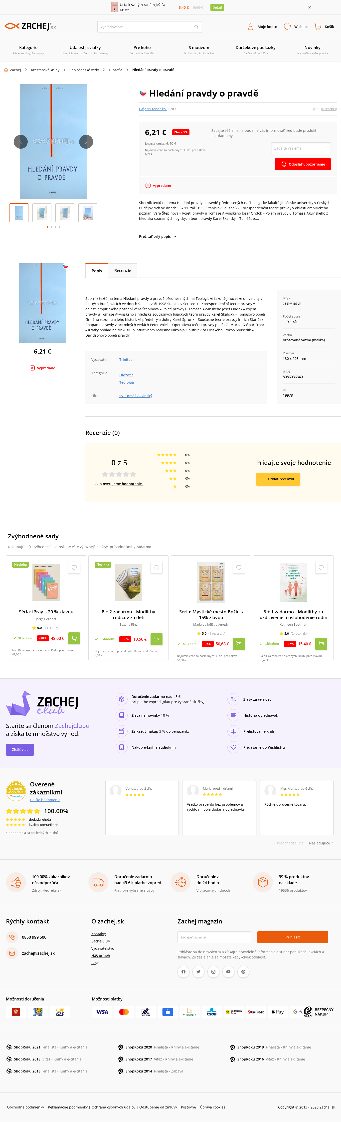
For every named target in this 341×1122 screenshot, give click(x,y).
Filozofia (115, 70)
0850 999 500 (34, 937)
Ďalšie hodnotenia (45, 799)
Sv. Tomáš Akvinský (135, 395)
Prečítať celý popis (155, 236)
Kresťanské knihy (45, 70)
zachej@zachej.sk (38, 953)
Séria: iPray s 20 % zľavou (46, 612)
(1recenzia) (52, 627)
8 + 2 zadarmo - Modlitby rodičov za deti (128, 614)
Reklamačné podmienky (68, 1107)
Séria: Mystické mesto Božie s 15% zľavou (211, 614)
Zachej (15, 70)
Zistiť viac (20, 749)
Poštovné (188, 1107)
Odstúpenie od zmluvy (158, 1107)
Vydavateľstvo (102, 948)
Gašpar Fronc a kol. (153, 109)
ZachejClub (100, 941)
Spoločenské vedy (84, 70)
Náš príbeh (100, 955)
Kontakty (98, 933)
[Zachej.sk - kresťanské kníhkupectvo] (30, 27)
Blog (95, 962)
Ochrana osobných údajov (113, 1107)
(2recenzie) (299, 633)
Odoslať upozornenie (307, 164)
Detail (217, 7)
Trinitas (125, 359)
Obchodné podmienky (25, 1107)
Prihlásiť (293, 937)
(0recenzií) (329, 109)
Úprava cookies (212, 1107)
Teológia (126, 382)
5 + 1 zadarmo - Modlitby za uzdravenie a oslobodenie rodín (293, 614)
